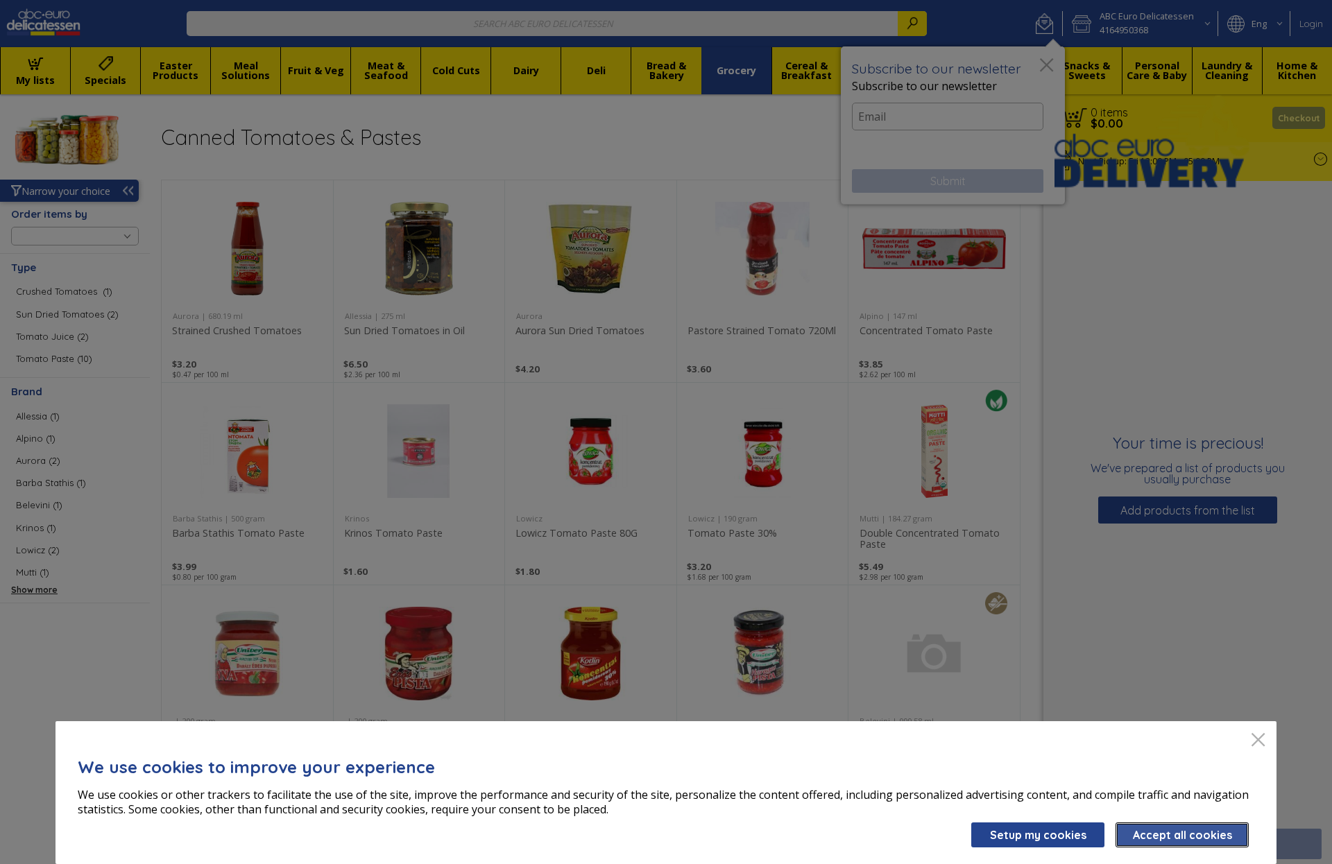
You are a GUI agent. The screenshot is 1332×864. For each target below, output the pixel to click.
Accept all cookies (1182, 835)
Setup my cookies (1038, 835)
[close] (1258, 741)
